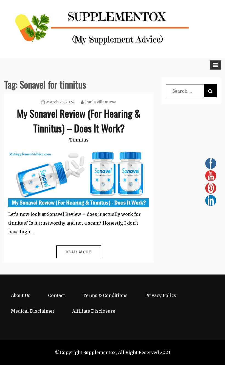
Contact (56, 295)
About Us (20, 295)
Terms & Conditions (105, 295)
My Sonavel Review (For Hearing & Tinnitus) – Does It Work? (78, 120)
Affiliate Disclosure (93, 311)
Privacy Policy (160, 295)
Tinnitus (79, 140)
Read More (79, 252)
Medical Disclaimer (33, 311)
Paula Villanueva (100, 102)
